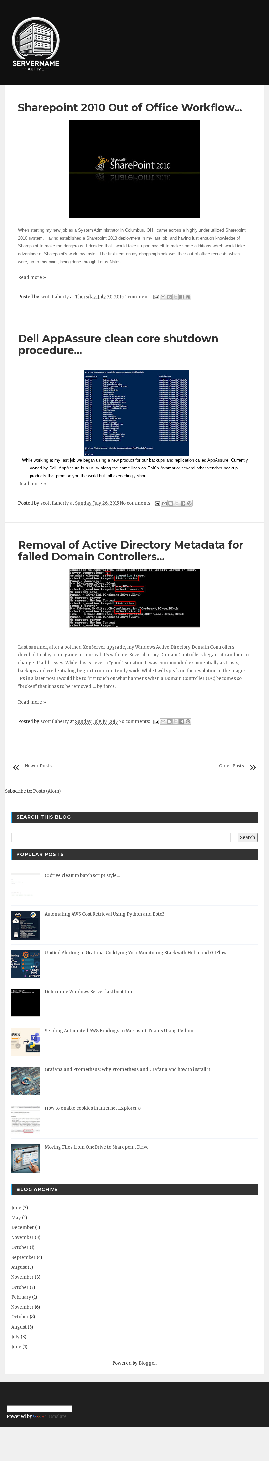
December (22, 1227)
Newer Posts (38, 766)
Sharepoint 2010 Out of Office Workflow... (130, 107)
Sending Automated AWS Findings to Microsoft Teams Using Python (119, 1031)
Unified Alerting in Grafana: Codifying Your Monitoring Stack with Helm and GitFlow (136, 953)
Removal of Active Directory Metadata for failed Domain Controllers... (130, 550)
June (16, 1208)
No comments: (136, 503)
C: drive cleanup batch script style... (82, 875)
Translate (56, 1416)
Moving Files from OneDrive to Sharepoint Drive (97, 1147)
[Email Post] (155, 297)
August (19, 1267)
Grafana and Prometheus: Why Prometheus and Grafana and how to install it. (128, 1069)
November (22, 1237)
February (21, 1297)
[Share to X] (175, 297)
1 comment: (138, 297)
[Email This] (163, 297)
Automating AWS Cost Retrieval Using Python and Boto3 (105, 914)
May (16, 1218)
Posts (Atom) (47, 791)
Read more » (32, 277)
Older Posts (231, 766)
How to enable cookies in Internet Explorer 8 (93, 1108)
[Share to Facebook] (181, 297)
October (20, 1247)
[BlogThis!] (169, 297)
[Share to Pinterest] (188, 297)
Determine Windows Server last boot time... (91, 991)
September (23, 1257)
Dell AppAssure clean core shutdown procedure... (118, 344)
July (15, 1337)
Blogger (147, 1363)
